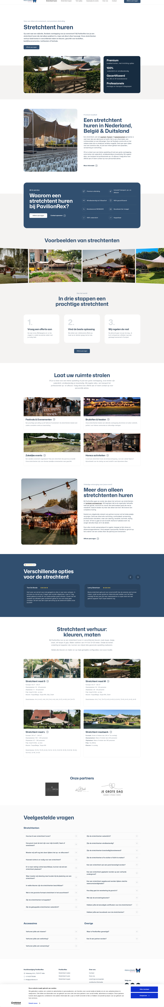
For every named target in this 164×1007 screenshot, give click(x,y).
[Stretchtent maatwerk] (112, 733)
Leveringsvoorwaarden (96, 979)
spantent (103, 137)
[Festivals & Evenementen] (52, 413)
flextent (109, 137)
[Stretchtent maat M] (112, 683)
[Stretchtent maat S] (52, 683)
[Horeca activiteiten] (112, 449)
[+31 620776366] (24, 976)
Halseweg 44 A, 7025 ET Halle (35, 973)
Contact (91, 973)
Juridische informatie (96, 982)
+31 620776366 (31, 976)
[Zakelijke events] (52, 449)
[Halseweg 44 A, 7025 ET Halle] (25, 973)
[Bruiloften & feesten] (112, 413)
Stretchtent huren (64, 976)
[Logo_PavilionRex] (130, 970)
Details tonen (33, 1003)
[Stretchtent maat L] (52, 733)
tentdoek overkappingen (94, 503)
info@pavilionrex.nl (31, 979)
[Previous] (130, 577)
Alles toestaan (144, 989)
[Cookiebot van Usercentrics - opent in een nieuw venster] (16, 1003)
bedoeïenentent (119, 137)
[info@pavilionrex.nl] (25, 979)
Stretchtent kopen (64, 979)
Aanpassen (143, 995)
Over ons (92, 976)
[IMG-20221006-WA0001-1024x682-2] (108, 266)
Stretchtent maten (64, 973)
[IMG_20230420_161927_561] (55, 266)
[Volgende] (137, 577)
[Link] (30, 564)
